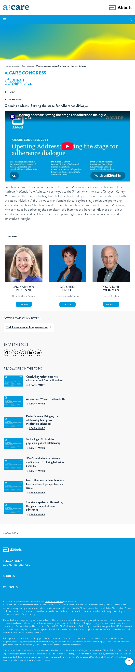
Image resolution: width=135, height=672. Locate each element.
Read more (24, 304)
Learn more (37, 385)
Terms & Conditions (54, 601)
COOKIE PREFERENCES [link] (16, 565)
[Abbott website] (120, 7)
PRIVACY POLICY (12, 561)
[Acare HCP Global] (16, 7)
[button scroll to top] (129, 661)
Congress (16, 65)
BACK (12, 92)
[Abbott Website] (67, 553)
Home (7, 65)
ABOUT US (9, 576)
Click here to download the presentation (27, 327)
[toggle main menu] (4, 19)
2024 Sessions (28, 65)
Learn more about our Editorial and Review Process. (26, 660)
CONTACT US (10, 587)
